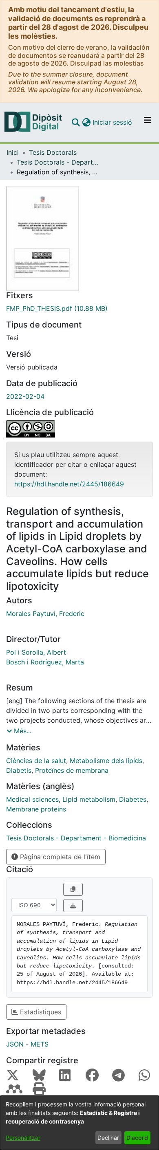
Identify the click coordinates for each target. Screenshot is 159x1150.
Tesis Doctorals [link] (53, 152)
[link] (79, 308)
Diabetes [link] (132, 799)
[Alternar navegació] (147, 122)
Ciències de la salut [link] (36, 760)
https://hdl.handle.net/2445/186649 (69, 484)
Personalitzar (23, 1137)
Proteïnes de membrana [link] (71, 770)
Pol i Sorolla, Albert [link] (36, 652)
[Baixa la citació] (73, 905)
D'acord (137, 1137)
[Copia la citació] (73, 889)
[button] (76, 122)
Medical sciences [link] (32, 799)
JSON (15, 1044)
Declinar (108, 1137)
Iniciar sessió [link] (113, 122)
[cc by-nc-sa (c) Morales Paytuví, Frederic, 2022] (79, 429)
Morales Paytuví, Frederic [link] (45, 613)
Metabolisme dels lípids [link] (106, 760)
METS (40, 1044)
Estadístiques (39, 1012)
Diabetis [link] (18, 770)
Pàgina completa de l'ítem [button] (59, 857)
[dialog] (79, 1123)
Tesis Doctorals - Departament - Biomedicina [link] (57, 162)
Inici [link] (13, 152)
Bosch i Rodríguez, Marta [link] (45, 662)
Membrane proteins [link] (36, 809)
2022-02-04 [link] (25, 396)
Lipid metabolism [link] (88, 799)
